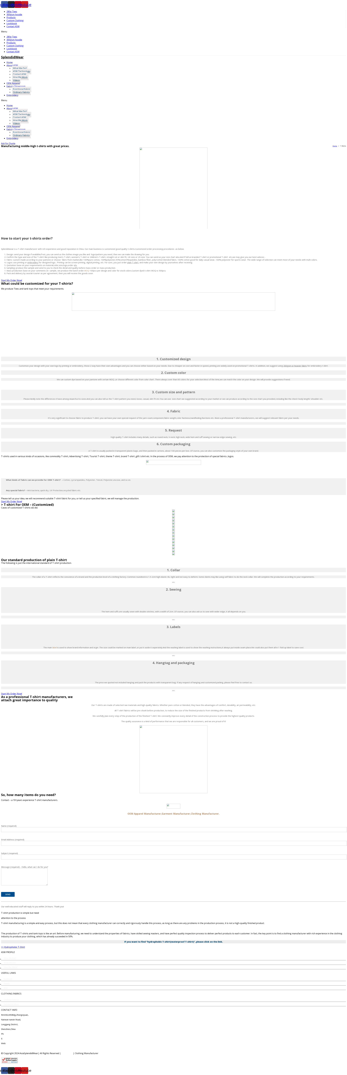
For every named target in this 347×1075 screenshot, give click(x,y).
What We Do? (20, 68)
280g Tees (12, 11)
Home (10, 62)
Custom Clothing (15, 20)
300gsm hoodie (14, 14)
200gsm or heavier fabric (295, 365)
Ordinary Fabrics (21, 92)
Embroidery (12, 95)
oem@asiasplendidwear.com (16, 1038)
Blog (6, 987)
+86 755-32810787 (13, 1033)
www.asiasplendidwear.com (19, 1043)
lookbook (8, 978)
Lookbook (12, 23)
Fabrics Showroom (16, 86)
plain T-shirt (132, 262)
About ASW (12, 65)
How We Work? (10, 967)
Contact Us (67, 1053)
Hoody (7, 983)
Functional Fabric (21, 89)
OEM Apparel (13, 83)
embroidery (32, 262)
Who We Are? (10, 958)
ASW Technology (21, 71)
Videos (16, 80)
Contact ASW (13, 26)
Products (11, 17)
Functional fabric (11, 1004)
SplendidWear (12, 57)
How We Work (20, 77)
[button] (173, 31)
